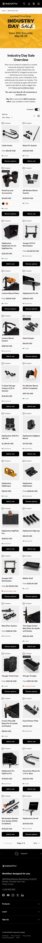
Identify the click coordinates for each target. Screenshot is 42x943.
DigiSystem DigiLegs (31, 531)
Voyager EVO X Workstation (29, 244)
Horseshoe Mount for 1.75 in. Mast (31, 772)
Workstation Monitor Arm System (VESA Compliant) (10, 821)
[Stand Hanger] (31, 326)
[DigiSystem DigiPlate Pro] (10, 519)
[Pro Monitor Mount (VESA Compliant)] (31, 374)
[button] (33, 3)
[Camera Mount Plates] (10, 281)
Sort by (4, 114)
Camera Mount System (8, 339)
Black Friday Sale (13, 10)
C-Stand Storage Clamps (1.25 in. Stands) (8, 388)
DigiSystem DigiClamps (27, 484)
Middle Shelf (28, 578)
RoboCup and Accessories (7, 192)
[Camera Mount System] (10, 326)
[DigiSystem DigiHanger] (10, 471)
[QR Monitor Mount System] (31, 179)
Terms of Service (15, 936)
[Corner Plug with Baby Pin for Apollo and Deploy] (10, 709)
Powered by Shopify (19, 932)
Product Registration (8, 937)
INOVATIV (9, 932)
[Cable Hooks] (10, 134)
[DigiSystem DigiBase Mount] (31, 424)
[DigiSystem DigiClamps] (31, 471)
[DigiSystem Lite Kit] (31, 807)
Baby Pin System (30, 145)
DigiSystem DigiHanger (6, 484)
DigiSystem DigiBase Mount (31, 437)
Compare (30, 109)
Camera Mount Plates (10, 293)
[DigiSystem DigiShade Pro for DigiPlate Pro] (10, 231)
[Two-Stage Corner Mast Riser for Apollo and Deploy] (31, 614)
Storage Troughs (30, 676)
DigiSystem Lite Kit (30, 818)
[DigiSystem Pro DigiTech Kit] (10, 759)
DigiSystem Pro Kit (30, 293)
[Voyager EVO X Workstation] (31, 231)
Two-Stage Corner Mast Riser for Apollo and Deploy (31, 628)
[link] (8, 843)
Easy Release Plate (30, 721)
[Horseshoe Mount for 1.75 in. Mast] (31, 759)
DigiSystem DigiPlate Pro (10, 532)
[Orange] (7, 203)
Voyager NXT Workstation (7, 579)
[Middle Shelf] (31, 566)
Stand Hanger (28, 338)
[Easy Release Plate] (31, 709)
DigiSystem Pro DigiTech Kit (8, 772)
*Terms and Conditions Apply (23, 88)
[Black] (3, 203)
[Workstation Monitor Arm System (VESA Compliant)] (10, 807)
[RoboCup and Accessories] (10, 179)
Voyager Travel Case (10, 676)
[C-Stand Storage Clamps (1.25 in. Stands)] (10, 374)
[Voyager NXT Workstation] (10, 566)
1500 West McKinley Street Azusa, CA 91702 (19, 879)
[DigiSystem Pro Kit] (31, 281)
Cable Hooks (7, 145)
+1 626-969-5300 (8, 889)
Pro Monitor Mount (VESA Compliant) (30, 387)
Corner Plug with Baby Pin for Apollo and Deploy (10, 723)
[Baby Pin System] (31, 134)
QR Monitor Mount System (30, 192)
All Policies (5, 936)
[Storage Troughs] (31, 664)
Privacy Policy (27, 936)
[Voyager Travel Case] (10, 664)
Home (4, 10)
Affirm (18, 937)
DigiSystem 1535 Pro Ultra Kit (10, 437)
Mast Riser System (9, 626)
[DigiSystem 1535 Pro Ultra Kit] (10, 424)
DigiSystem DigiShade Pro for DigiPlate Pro (9, 245)
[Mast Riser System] (10, 614)
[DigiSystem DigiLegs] (31, 519)
